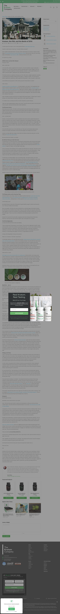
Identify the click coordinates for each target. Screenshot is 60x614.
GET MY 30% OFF (19, 313)
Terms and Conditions (15, 318)
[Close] (50, 294)
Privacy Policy (24, 318)
